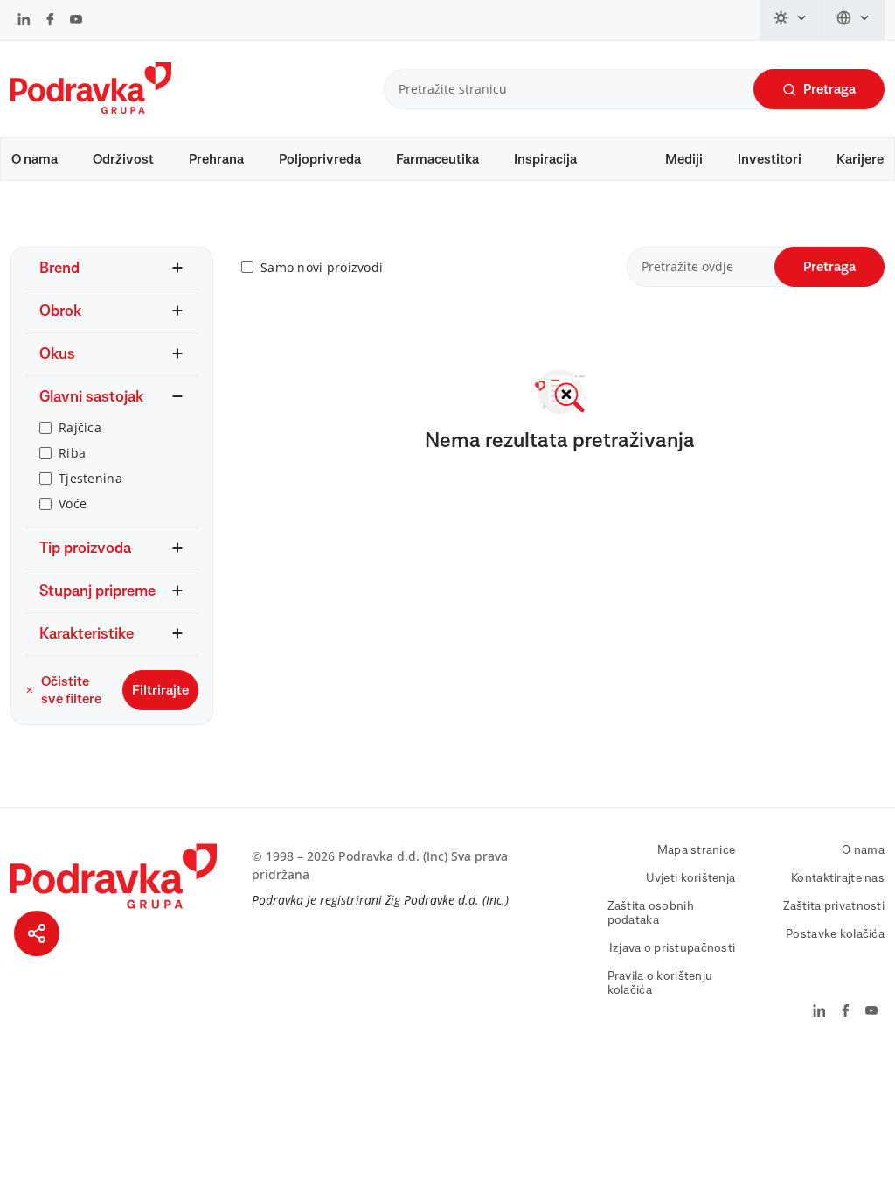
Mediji (684, 159)
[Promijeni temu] (791, 20)
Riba (72, 452)
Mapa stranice (696, 850)
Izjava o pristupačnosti (672, 948)
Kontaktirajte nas (838, 878)
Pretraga (829, 89)
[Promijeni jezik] (853, 20)
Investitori (769, 159)
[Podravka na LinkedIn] (24, 21)
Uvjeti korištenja (691, 878)
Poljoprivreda (320, 159)
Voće (73, 503)
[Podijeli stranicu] (36, 933)
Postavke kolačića (835, 934)
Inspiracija (545, 159)
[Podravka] (90, 109)
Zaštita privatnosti (834, 906)
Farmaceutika (437, 159)
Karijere (860, 159)
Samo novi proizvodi (321, 267)
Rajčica (80, 427)
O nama (34, 159)
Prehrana (216, 159)
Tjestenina (90, 478)
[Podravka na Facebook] (50, 21)
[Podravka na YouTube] (76, 21)
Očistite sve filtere (71, 690)
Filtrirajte (160, 690)
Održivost (123, 159)
